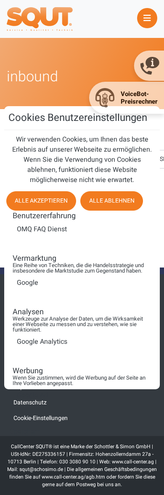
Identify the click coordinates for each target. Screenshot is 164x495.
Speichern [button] (25, 431)
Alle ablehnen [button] (112, 200)
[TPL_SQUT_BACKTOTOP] (82, 485)
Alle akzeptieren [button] (41, 200)
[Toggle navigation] (147, 18)
